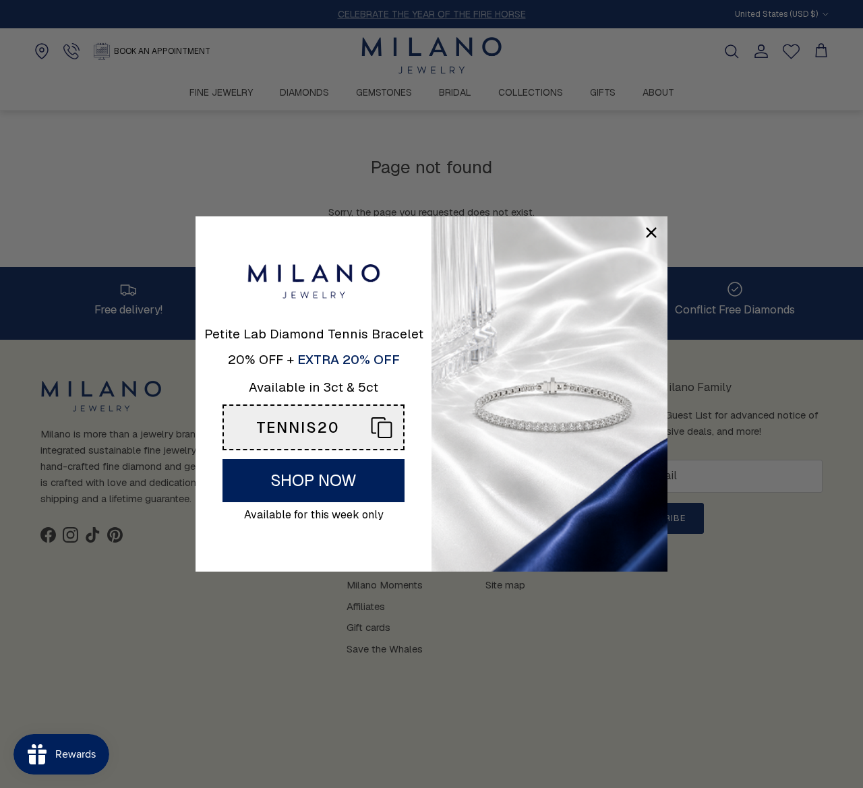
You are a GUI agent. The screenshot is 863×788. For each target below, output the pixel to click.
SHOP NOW (313, 480)
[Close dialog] (651, 232)
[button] (313, 427)
